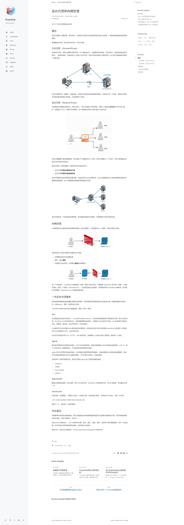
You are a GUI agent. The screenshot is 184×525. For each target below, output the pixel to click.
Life (146, 45)
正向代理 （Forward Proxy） (147, 61)
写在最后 (140, 72)
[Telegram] (124, 453)
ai (143, 41)
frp (65, 445)
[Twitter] (118, 453)
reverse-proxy (58, 445)
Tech (55, 441)
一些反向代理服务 (143, 69)
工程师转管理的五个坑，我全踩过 (148, 24)
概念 (139, 58)
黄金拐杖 (140, 13)
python (140, 38)
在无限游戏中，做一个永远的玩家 (148, 22)
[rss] (23, 520)
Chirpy (117, 520)
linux (150, 45)
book (148, 41)
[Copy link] (127, 453)
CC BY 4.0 (69, 453)
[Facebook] (121, 453)
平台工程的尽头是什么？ (145, 19)
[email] (18, 520)
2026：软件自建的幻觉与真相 (146, 16)
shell (153, 41)
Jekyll (126, 520)
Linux (139, 41)
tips (145, 38)
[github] (10, 520)
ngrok (69, 445)
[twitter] (14, 520)
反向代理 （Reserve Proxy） (147, 63)
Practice (10, 19)
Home (53, 2)
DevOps (140, 45)
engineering (152, 38)
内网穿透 (140, 66)
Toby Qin (56, 18)
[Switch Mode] (5, 520)
